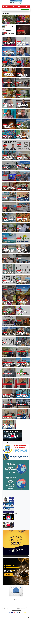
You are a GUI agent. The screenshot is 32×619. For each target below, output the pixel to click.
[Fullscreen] (28, 555)
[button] (16, 543)
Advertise (14, 617)
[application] (16, 543)
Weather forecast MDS (24, 6)
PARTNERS (27, 9)
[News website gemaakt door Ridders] (28, 617)
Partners (18, 617)
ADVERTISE (23, 9)
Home (12, 617)
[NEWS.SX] (4, 7)
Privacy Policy (22, 617)
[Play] (3, 555)
